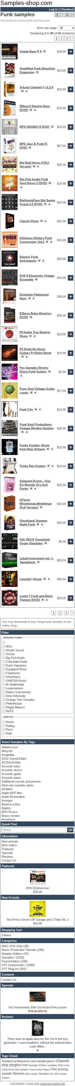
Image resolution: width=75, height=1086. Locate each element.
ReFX (10, 711)
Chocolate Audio (16, 661)
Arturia (10, 654)
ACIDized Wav (11, 762)
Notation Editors (12, 953)
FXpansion (13, 673)
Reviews (7, 856)
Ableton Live (10, 747)
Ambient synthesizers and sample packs (28, 1061)
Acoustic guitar (11, 774)
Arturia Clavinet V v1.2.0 (36, 87)
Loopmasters (14, 688)
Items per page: (47, 27)
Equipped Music (16, 669)
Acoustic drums (12, 770)
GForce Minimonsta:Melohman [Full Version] (36, 503)
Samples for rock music (53, 1073)
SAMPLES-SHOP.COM (52, 1084)
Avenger (7, 800)
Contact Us (9, 860)
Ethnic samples (48, 1065)
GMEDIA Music (16, 680)
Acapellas (8, 754)
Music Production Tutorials (19, 950)
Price (9, 729)
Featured (7, 849)
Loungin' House (31, 579)
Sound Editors (11, 961)
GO (70, 829)
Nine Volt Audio (16, 696)
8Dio (9, 646)
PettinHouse (14, 703)
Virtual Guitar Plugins (40, 1069)
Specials (7, 852)
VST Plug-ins (10, 969)
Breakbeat (8, 819)
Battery (6, 808)
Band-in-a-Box (11, 804)
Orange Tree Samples (20, 699)
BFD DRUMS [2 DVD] (34, 126)
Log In (53, 9)
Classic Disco (29, 221)
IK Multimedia (15, 684)
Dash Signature (16, 665)
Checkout (67, 9)
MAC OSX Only (12, 946)
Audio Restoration (13, 796)
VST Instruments (13, 965)
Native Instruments (18, 692)
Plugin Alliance (15, 707)
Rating (10, 725)
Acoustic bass (11, 766)
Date (9, 733)
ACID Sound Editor (14, 758)
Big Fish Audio (15, 657)
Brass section (11, 815)
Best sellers (9, 845)
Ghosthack (13, 676)
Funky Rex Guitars (33, 466)
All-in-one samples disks (18, 785)
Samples (7, 957)
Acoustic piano (11, 777)
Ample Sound (15, 650)
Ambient (7, 789)
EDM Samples (30, 1065)
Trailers (6, 1078)
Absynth (7, 751)
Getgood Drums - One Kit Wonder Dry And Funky (35, 484)
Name (10, 722)
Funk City (26, 409)
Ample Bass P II (31, 51)
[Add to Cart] (70, 52)
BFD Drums (9, 812)
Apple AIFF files (12, 793)
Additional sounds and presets (21, 781)
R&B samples (31, 1074)
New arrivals (10, 841)
